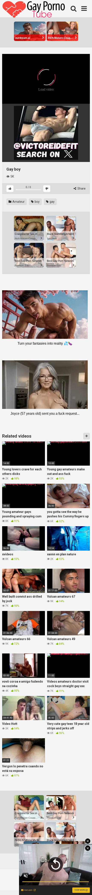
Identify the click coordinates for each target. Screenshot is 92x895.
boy (37, 201)
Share (81, 188)
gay (52, 201)
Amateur (18, 201)
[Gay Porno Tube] (34, 10)
